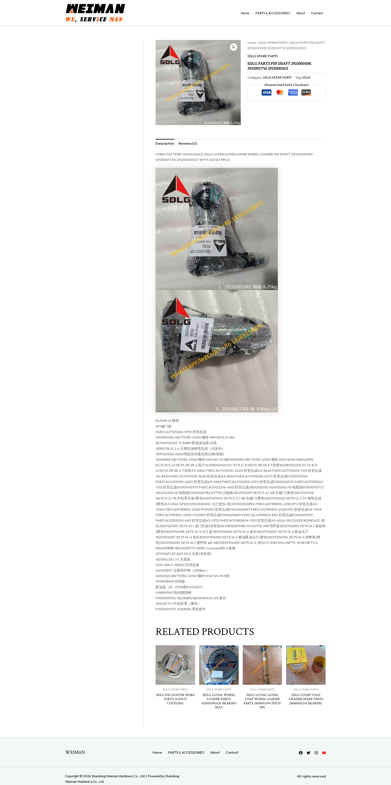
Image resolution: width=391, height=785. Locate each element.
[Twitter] (308, 753)
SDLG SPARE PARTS (273, 43)
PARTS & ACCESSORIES (272, 13)
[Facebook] (301, 753)
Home (245, 13)
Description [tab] (165, 143)
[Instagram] (316, 753)
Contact (317, 13)
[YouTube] (324, 753)
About (300, 13)
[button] (233, 47)
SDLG (306, 77)
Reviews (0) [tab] (188, 143)
